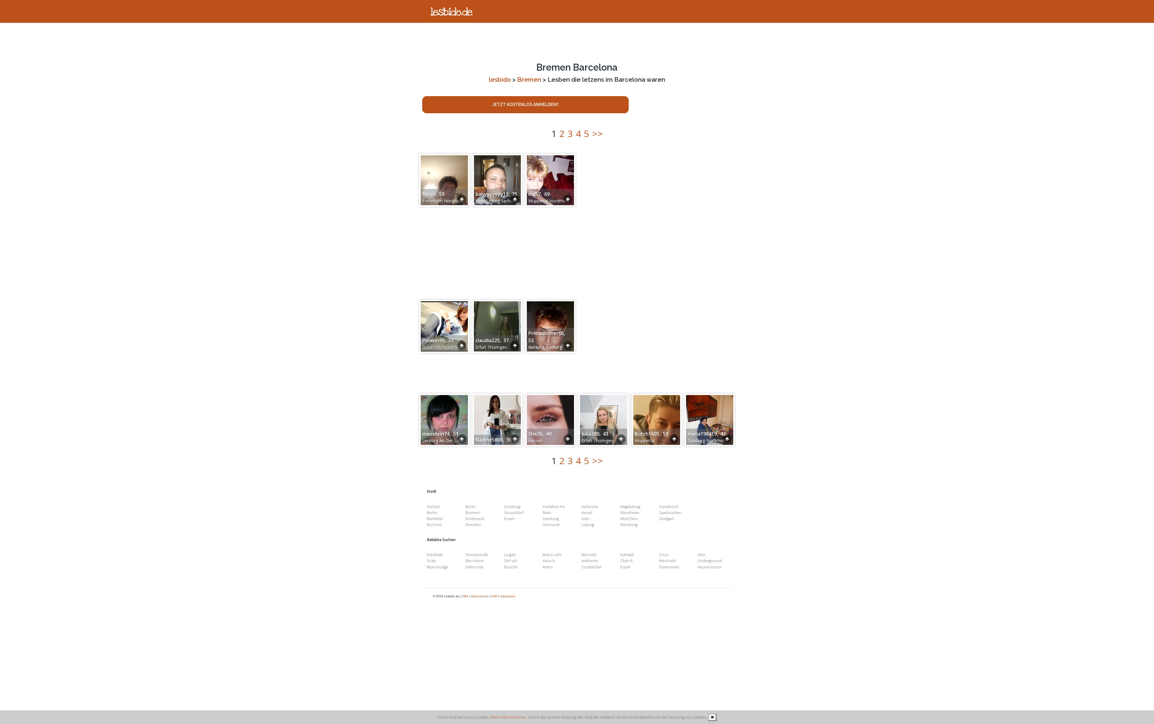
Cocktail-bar (592, 567)
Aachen (433, 506)
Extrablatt (435, 554)
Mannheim (629, 512)
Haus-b (549, 560)
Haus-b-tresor (710, 567)
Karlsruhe (590, 506)
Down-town (669, 567)
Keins (547, 567)
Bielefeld (435, 518)
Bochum (434, 524)
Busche (511, 567)
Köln (585, 518)
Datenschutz (479, 596)
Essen (509, 518)
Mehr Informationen (508, 717)
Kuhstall (627, 554)
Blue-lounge (437, 567)
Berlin (432, 512)
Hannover (551, 524)
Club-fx (626, 560)
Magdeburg (630, 506)
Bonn (470, 506)
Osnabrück (668, 506)
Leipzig (588, 524)
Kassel (587, 512)
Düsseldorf (514, 512)
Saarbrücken (670, 512)
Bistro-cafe (552, 554)
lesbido (500, 79)
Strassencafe (477, 554)
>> (597, 133)
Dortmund (475, 518)
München (629, 518)
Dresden (473, 524)
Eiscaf (625, 567)
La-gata (510, 554)
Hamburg (551, 518)
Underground (710, 560)
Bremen (529, 79)
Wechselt (667, 560)
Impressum (507, 596)
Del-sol (510, 560)
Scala (431, 560)
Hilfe (465, 596)
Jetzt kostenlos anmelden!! (525, 104)
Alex (701, 554)
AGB (494, 596)
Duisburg (512, 506)
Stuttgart (666, 518)
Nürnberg (628, 524)
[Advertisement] (577, 42)
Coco (663, 554)
